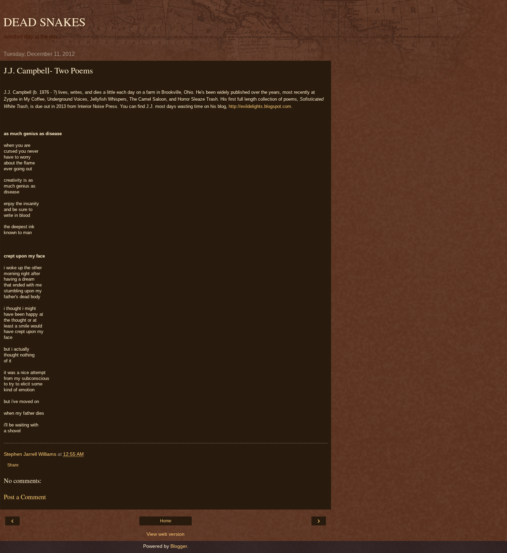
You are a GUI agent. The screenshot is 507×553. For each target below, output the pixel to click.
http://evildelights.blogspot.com (260, 106)
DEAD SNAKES (44, 22)
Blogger (178, 546)
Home (165, 521)
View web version (166, 534)
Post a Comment (25, 496)
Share (13, 465)
